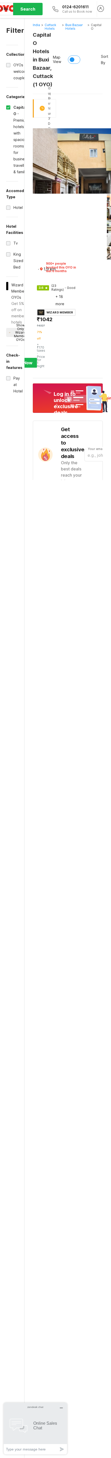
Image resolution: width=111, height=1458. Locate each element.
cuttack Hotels (50, 26)
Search (27, 9)
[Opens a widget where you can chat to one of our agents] (35, 1428)
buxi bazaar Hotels (74, 26)
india (36, 25)
